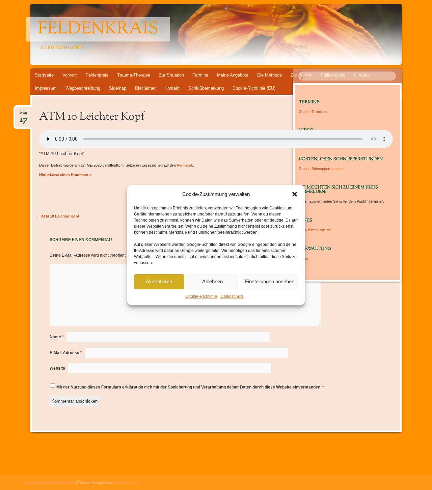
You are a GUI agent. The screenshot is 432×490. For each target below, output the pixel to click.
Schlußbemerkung (206, 88)
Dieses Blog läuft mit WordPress (48, 483)
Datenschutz (231, 296)
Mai (24, 114)
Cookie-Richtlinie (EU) (254, 88)
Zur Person (301, 75)
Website (57, 368)
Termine (200, 75)
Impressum (46, 88)
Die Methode (269, 75)
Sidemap (117, 88)
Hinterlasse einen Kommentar (65, 175)
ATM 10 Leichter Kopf (57, 216)
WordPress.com (126, 483)
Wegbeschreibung (82, 88)
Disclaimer (145, 88)
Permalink (185, 165)
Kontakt (172, 88)
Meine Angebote (232, 75)
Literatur (362, 75)
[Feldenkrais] (203, 34)
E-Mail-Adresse (66, 352)
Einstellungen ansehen (269, 281)
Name (57, 337)
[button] (294, 194)
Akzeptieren (159, 281)
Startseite (44, 75)
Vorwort (69, 75)
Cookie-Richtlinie (201, 296)
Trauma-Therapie (133, 75)
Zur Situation (171, 75)
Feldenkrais (98, 29)
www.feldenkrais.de (315, 230)
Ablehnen (212, 281)
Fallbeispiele (333, 75)
